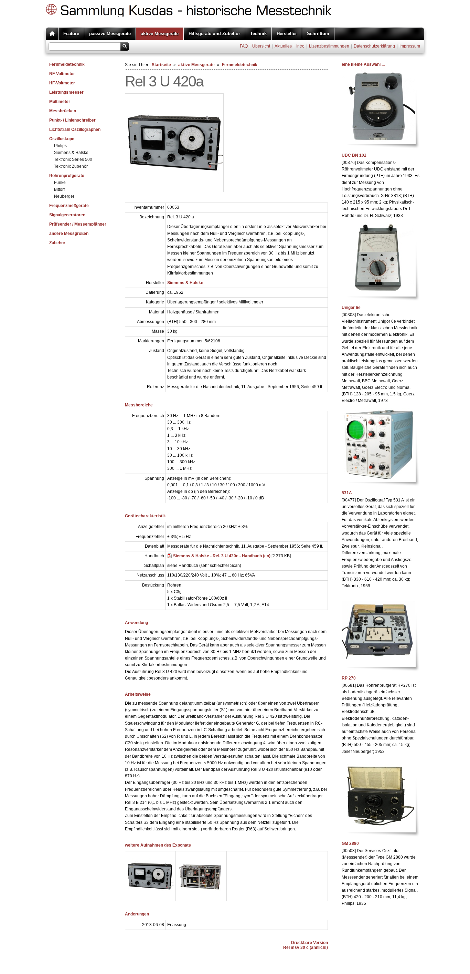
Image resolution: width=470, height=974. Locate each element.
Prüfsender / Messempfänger (77, 224)
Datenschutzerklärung (374, 46)
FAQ (244, 46)
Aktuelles (283, 46)
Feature (71, 33)
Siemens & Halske (71, 152)
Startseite (161, 64)
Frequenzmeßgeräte (69, 205)
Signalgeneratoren (67, 215)
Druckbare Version (309, 942)
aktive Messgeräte (160, 33)
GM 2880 (350, 843)
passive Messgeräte (110, 33)
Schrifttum (318, 33)
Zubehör (57, 242)
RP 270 (349, 678)
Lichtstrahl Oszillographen (74, 129)
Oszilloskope (61, 138)
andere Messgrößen (68, 233)
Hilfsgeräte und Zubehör (214, 33)
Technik (258, 33)
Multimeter (59, 101)
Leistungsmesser (66, 92)
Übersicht (261, 46)
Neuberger (64, 196)
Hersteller (287, 33)
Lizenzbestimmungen (329, 46)
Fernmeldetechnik (67, 64)
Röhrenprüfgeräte (66, 175)
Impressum (409, 46)
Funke (60, 182)
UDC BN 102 (354, 155)
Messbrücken (62, 110)
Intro (300, 46)
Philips (60, 145)
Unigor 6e (351, 307)
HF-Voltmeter (62, 83)
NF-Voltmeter (62, 73)
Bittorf (59, 189)
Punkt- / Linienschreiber (72, 120)
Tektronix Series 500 (73, 159)
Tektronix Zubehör (71, 166)
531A (347, 492)
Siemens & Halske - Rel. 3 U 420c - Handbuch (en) (221, 555)
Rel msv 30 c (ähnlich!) (305, 947)
